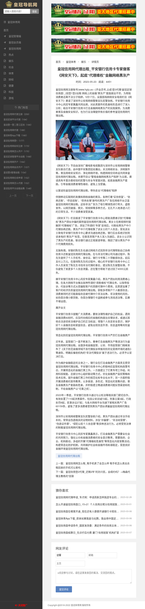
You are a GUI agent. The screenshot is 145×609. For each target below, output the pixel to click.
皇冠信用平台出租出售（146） (18, 188)
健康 (9, 85)
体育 (9, 73)
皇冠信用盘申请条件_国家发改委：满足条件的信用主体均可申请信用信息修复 (98, 525)
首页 (6, 30)
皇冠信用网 (12, 48)
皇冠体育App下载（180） (16, 135)
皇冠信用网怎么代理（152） (17, 183)
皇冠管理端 (12, 36)
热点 (9, 54)
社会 (9, 67)
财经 (9, 79)
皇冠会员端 (12, 42)
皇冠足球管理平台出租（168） (18, 156)
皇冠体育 (71, 61)
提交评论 (63, 589)
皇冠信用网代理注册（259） (17, 114)
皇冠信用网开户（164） (15, 161)
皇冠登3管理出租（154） (16, 172)
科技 (9, 91)
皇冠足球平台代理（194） (16, 119)
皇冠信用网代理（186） (15, 129)
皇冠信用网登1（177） (14, 140)
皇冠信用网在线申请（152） (17, 177)
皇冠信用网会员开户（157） (17, 167)
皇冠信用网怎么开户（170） (17, 151)
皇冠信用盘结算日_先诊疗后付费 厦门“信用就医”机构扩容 (87, 532)
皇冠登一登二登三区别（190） (18, 124)
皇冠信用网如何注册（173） (17, 145)
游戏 (9, 98)
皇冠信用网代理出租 (69, 456)
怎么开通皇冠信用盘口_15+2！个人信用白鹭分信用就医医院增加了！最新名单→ (100, 504)
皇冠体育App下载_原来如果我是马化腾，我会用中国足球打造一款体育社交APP (99, 518)
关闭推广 (22, 605)
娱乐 (9, 61)
